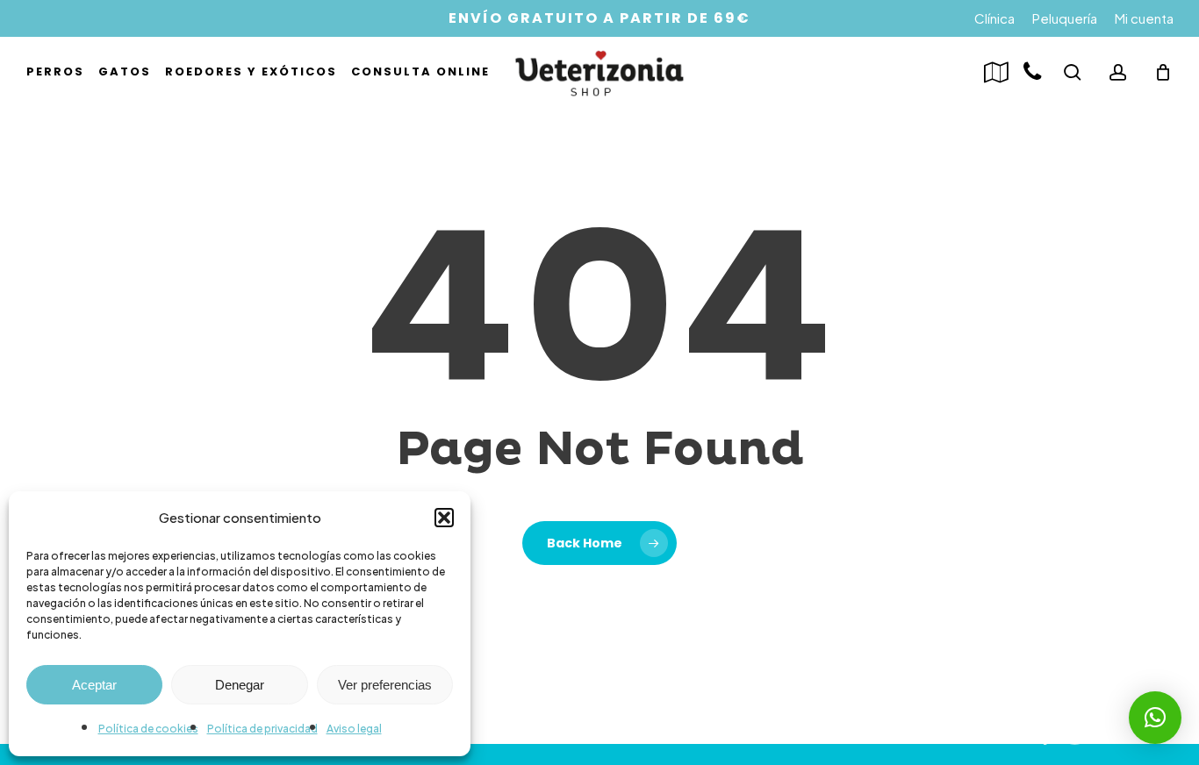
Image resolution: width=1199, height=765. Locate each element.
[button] (444, 517)
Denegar (239, 684)
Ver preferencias (385, 684)
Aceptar (94, 684)
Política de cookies (148, 728)
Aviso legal (354, 728)
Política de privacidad (262, 728)
